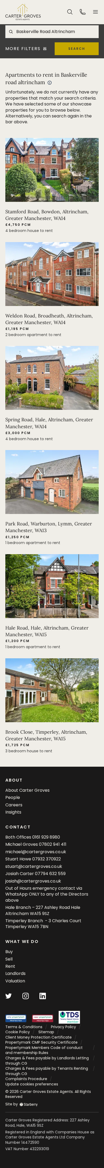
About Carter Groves (27, 790)
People (12, 797)
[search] (70, 12)
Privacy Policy (63, 1027)
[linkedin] (42, 996)
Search (76, 48)
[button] (95, 12)
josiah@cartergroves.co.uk (33, 881)
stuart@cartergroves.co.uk (33, 866)
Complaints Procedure (26, 1078)
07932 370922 (46, 859)
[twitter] (8, 996)
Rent (10, 966)
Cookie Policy (17, 1032)
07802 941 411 (52, 844)
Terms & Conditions (23, 1027)
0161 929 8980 (46, 837)
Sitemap (46, 1032)
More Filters (23, 49)
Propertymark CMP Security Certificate (41, 1042)
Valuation (15, 981)
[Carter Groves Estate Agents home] (23, 12)
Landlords (15, 973)
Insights (13, 812)
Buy (9, 952)
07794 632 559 (50, 874)
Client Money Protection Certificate (38, 1037)
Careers (13, 805)
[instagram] (25, 996)
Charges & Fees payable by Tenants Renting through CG (46, 1071)
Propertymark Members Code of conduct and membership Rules (44, 1050)
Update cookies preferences (31, 1084)
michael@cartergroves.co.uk (35, 852)
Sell (9, 959)
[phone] (82, 12)
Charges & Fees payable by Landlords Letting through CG (47, 1060)
